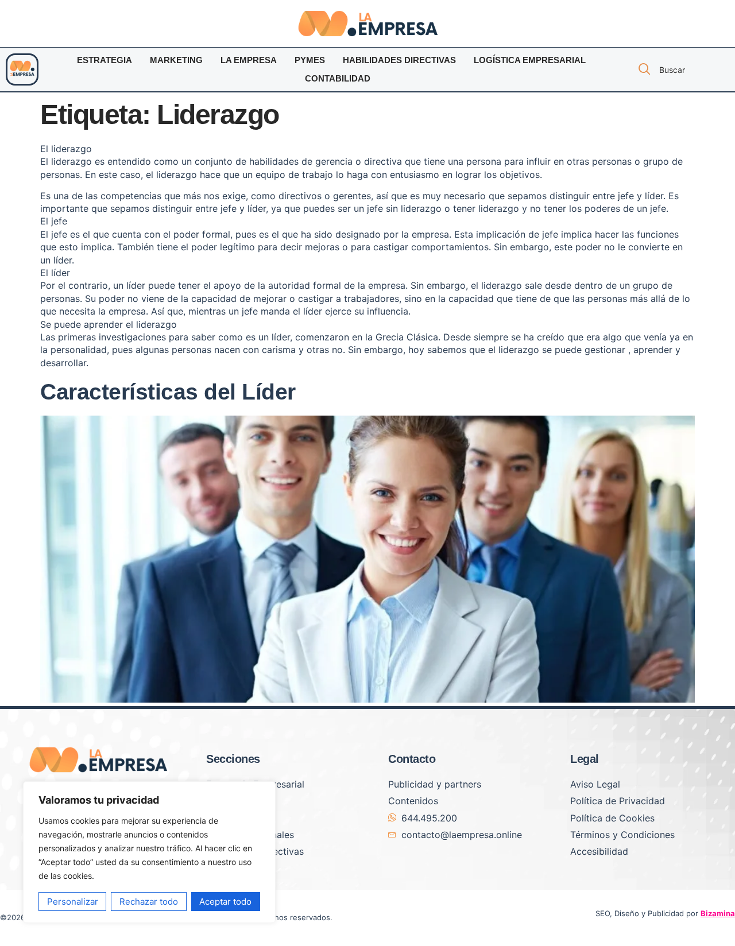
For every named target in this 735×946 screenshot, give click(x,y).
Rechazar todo (148, 901)
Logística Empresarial (530, 60)
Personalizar (72, 901)
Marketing (176, 60)
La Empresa (248, 60)
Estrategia (104, 60)
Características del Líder (168, 391)
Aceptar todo (225, 901)
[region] (149, 852)
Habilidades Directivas (399, 60)
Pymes (310, 60)
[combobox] (679, 70)
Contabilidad (337, 78)
